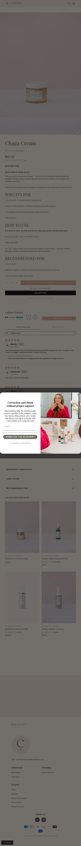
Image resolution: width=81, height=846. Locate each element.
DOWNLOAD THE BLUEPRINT (20, 437)
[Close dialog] (79, 394)
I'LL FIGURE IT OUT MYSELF (20, 443)
